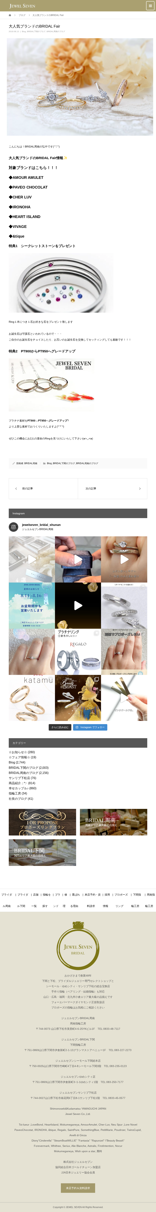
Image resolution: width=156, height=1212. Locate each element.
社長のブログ (18, 798)
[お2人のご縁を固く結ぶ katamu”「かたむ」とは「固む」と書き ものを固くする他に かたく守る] (32, 698)
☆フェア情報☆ (19, 757)
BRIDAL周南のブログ (56, 31)
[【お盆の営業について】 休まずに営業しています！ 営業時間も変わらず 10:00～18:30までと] (32, 606)
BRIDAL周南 (30, 463)
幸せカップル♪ (19, 788)
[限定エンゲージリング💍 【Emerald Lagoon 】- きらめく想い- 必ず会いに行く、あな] (32, 652)
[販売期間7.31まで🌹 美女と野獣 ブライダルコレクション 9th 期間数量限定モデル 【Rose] (78, 698)
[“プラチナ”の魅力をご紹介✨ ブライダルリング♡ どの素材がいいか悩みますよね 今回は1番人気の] (78, 652)
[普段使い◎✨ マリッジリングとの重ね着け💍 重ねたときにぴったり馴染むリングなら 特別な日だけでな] (124, 559)
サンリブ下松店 (19, 778)
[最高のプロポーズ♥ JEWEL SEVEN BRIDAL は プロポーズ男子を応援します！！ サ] (124, 652)
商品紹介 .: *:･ (18, 783)
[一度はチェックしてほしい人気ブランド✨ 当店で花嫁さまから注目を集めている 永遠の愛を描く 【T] (32, 559)
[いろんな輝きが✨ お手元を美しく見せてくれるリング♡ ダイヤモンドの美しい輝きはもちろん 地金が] (124, 606)
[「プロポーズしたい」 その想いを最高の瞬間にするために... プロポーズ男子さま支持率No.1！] (78, 559)
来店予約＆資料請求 (78, 1188)
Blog (24, 31)
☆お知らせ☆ (18, 752)
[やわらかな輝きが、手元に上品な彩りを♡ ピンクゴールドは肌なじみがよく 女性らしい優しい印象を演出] (124, 698)
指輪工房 (15, 793)
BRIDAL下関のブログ (36, 31)
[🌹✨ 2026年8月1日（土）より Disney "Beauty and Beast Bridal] (78, 606)
